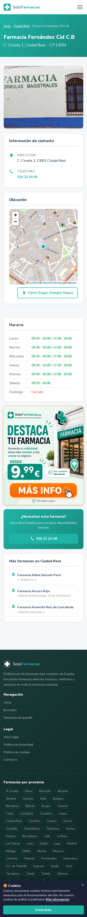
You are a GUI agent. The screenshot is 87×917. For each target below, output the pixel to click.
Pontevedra (49, 858)
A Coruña (12, 791)
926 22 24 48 (27, 176)
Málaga (11, 851)
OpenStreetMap (51, 282)
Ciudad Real (21, 26)
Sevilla (54, 866)
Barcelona (12, 806)
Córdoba (34, 821)
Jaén (47, 836)
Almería (11, 798)
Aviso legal (11, 737)
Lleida (44, 843)
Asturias (28, 798)
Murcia (41, 851)
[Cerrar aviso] (82, 885)
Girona (67, 821)
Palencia (29, 858)
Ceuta (62, 813)
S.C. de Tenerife (16, 866)
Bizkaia (30, 806)
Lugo (57, 843)
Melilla (26, 851)
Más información (57, 899)
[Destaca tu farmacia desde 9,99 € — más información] (43, 455)
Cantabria (26, 813)
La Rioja (62, 836)
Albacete (45, 791)
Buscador (10, 710)
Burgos (46, 806)
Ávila (43, 798)
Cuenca (51, 821)
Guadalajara (32, 828)
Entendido (43, 910)
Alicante (62, 791)
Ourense (11, 858)
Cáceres (62, 806)
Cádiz (9, 813)
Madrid (72, 843)
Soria (69, 866)
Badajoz (58, 798)
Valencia (62, 873)
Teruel (30, 873)
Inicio (7, 26)
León (30, 843)
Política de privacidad (18, 744)
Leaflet (33, 282)
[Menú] (79, 7)
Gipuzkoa (53, 828)
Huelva (70, 828)
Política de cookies (17, 752)
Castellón (46, 813)
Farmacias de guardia (18, 717)
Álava (28, 791)
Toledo (45, 873)
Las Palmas (13, 843)
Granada (11, 828)
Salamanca (70, 858)
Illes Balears (29, 836)
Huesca (10, 836)
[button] (43, 246)
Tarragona (12, 873)
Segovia (38, 866)
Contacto (10, 759)
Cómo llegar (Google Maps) (50, 292)
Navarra (58, 851)
